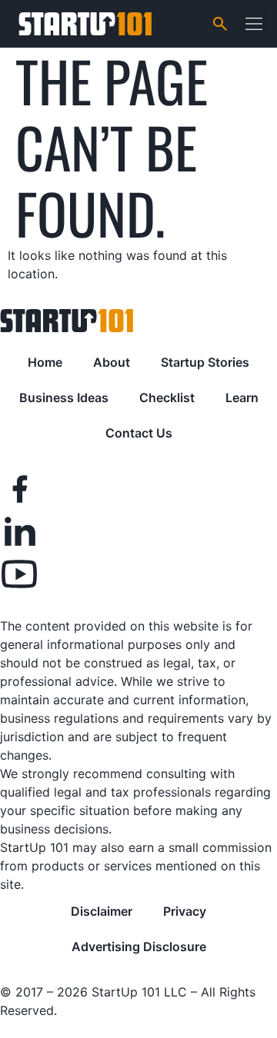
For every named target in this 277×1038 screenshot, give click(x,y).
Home (45, 362)
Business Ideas (63, 397)
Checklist (167, 397)
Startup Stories (205, 362)
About (111, 362)
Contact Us (138, 433)
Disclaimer (101, 911)
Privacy (184, 911)
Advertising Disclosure (139, 946)
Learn (242, 397)
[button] (253, 23)
